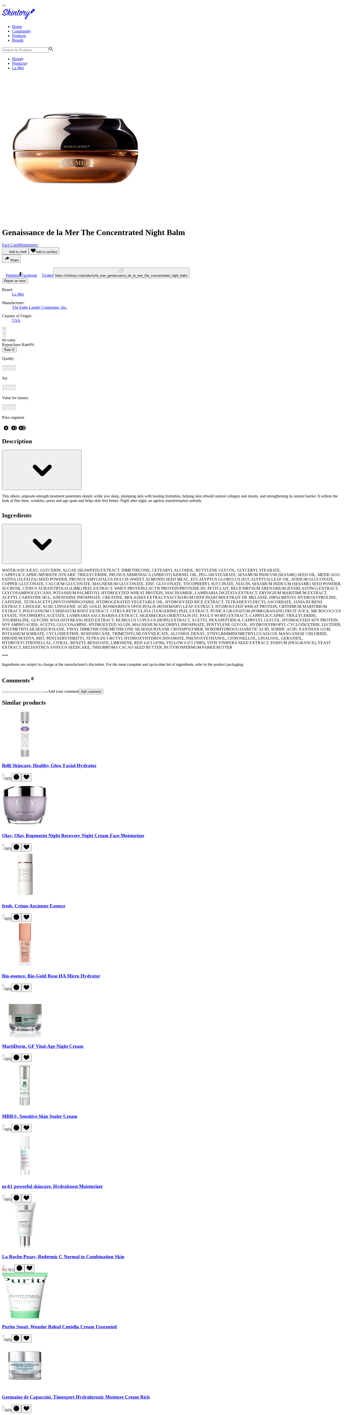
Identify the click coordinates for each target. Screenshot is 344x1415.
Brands (17, 40)
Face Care (10, 245)
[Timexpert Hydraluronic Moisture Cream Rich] (25, 1387)
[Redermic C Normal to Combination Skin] (25, 1247)
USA (16, 320)
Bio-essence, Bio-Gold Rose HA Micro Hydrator (51, 976)
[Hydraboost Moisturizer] (25, 1177)
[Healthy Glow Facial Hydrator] (25, 755)
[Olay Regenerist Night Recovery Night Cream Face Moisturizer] (25, 826)
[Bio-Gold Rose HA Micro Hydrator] (25, 966)
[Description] (42, 470)
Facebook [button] (29, 275)
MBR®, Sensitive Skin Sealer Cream (39, 1116)
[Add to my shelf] (16, 777)
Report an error (15, 281)
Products (19, 36)
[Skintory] (19, 18)
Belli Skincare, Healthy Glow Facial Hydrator (49, 765)
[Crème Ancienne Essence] (25, 896)
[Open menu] (4, 5)
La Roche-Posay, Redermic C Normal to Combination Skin (63, 1256)
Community (21, 31)
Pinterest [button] (12, 275)
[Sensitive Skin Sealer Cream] (25, 1106)
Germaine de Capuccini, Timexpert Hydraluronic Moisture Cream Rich (76, 1397)
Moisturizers (28, 245)
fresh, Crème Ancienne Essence (33, 905)
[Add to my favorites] (26, 777)
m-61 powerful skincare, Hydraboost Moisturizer (52, 1186)
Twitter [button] (47, 275)
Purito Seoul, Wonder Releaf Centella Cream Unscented (59, 1326)
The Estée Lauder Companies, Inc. (39, 307)
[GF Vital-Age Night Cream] (25, 1036)
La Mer (18, 68)
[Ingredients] (42, 544)
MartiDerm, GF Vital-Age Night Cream (42, 1046)
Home (17, 26)
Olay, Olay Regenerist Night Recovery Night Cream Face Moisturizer (73, 835)
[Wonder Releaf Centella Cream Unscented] (25, 1317)
